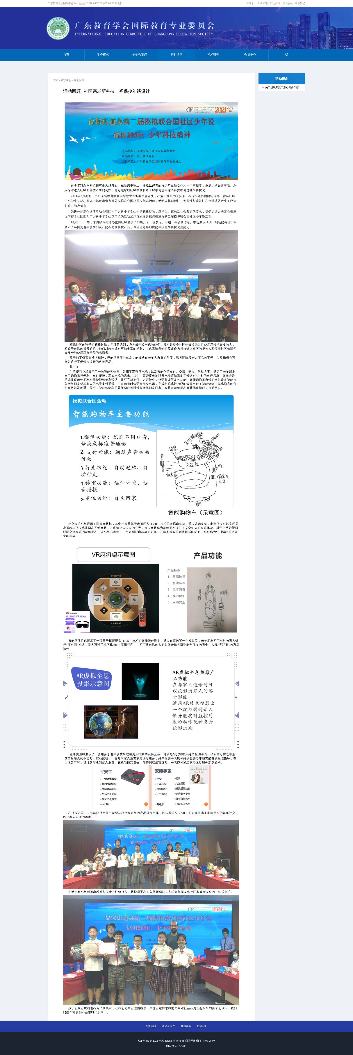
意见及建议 (168, 1026)
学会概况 (103, 54)
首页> (56, 80)
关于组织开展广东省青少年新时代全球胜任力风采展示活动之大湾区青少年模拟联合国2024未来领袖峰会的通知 (283, 87)
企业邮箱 (262, 3)
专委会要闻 (139, 54)
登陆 (249, 3)
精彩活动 (176, 54)
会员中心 (250, 54)
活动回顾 (79, 80)
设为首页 (275, 3)
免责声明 (151, 1026)
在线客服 (186, 1026)
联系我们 (300, 3)
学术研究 (213, 54)
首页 (66, 54)
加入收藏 (287, 3)
